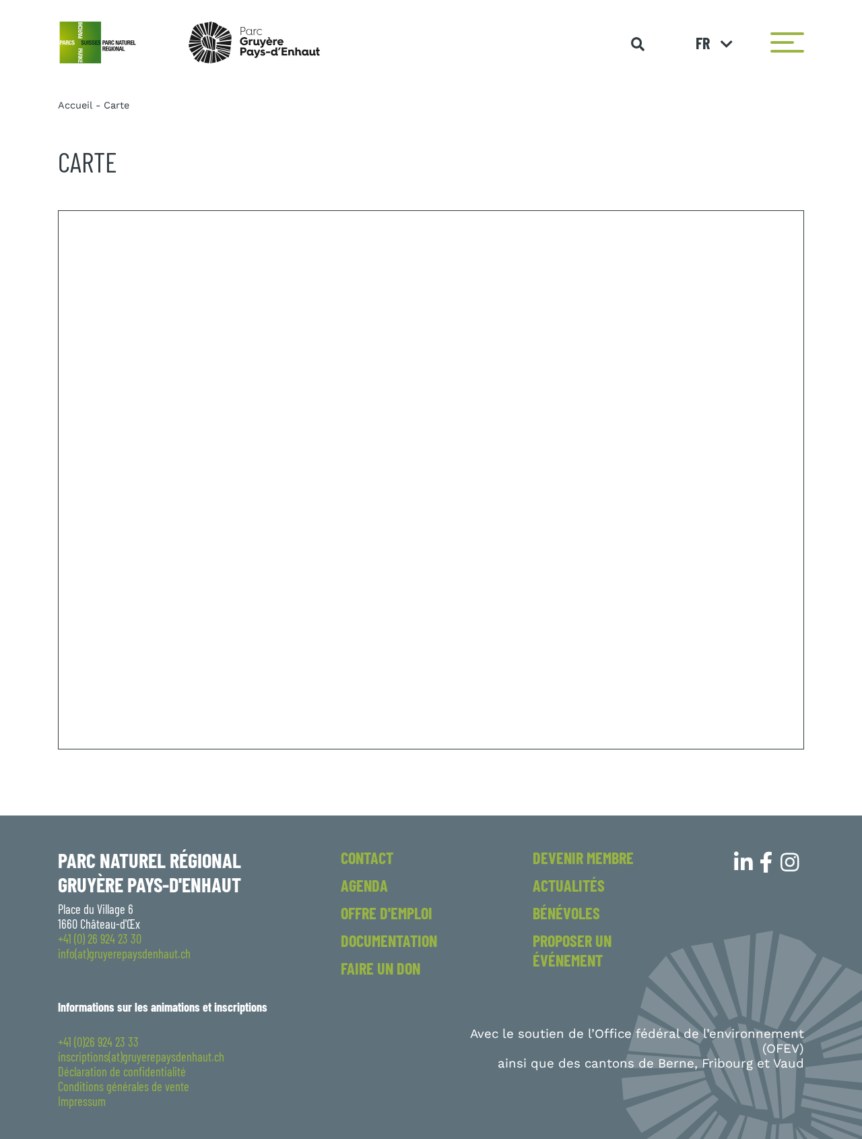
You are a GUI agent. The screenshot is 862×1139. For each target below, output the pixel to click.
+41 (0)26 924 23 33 (98, 1042)
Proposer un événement (572, 950)
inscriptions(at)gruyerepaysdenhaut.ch (141, 1056)
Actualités (569, 885)
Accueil (75, 105)
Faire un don (380, 968)
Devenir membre (583, 857)
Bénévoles (566, 913)
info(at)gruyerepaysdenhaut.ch (124, 953)
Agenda (364, 885)
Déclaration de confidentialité (122, 1071)
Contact (367, 857)
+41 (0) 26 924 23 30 (99, 938)
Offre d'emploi (386, 913)
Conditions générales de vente (123, 1086)
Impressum (82, 1101)
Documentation (389, 940)
